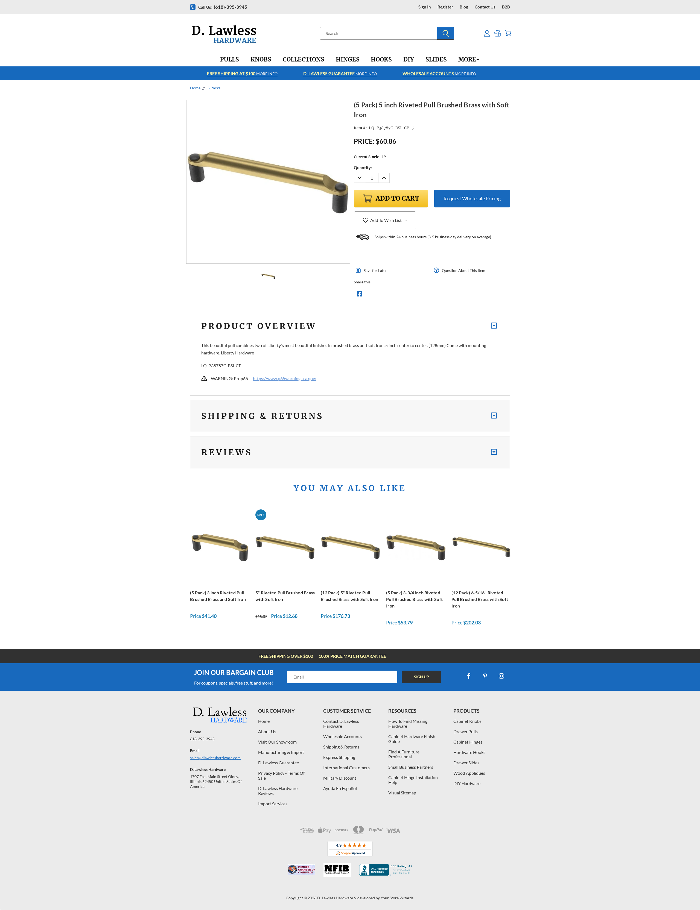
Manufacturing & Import (281, 752)
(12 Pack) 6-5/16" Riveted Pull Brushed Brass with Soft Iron (479, 599)
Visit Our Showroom (277, 741)
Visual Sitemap (402, 792)
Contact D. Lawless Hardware (341, 723)
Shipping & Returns (341, 746)
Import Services (272, 803)
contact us (485, 7)
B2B (506, 7)
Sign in (424, 7)
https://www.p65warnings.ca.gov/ (284, 378)
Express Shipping (339, 757)
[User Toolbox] (486, 33)
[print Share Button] (399, 295)
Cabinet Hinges (467, 741)
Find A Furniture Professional (403, 754)
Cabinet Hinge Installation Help (413, 780)
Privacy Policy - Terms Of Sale (281, 775)
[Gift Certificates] (497, 33)
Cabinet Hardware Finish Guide (411, 739)
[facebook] (468, 676)
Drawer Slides (466, 762)
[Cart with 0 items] (507, 33)
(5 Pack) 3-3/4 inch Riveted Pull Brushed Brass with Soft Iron (414, 599)
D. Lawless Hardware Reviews (278, 791)
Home (264, 721)
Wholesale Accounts (342, 736)
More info (242, 73)
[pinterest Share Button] (418, 295)
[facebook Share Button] (359, 295)
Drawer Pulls (465, 731)
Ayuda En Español (340, 788)
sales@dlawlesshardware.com (215, 757)
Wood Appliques (469, 773)
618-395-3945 (202, 738)
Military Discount (339, 777)
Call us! (222, 7)
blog (464, 7)
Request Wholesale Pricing (472, 198)
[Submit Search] (445, 33)
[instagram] (501, 676)
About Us (267, 731)
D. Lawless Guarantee (278, 762)
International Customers (346, 767)
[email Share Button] (379, 295)
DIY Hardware (466, 783)
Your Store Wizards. (397, 898)
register (445, 7)
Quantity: (363, 167)
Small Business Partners (410, 767)
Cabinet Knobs (467, 721)
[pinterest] (485, 676)
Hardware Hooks (469, 752)
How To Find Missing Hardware (407, 723)
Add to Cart (220, 546)
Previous (685, 893)
